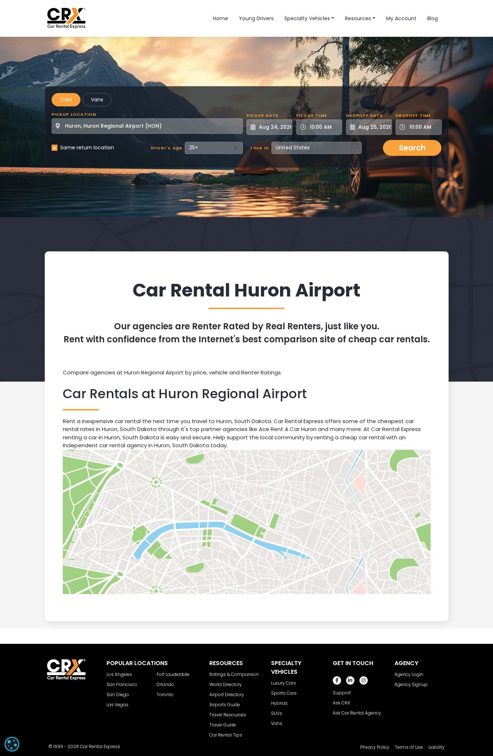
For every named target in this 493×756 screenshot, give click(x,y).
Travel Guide (222, 725)
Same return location (87, 147)
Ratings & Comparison (234, 674)
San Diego (117, 694)
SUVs (276, 713)
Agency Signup (411, 684)
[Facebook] (337, 680)
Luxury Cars (283, 683)
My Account (401, 18)
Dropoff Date (364, 115)
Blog (432, 18)
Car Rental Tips (225, 735)
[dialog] (12, 744)
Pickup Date (262, 115)
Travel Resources (227, 715)
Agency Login (408, 674)
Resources (358, 18)
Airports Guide (224, 705)
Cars (66, 99)
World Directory (225, 684)
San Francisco (121, 684)
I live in (259, 148)
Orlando (165, 684)
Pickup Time (311, 115)
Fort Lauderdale (173, 674)
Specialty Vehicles (307, 18)
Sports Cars (284, 693)
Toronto (165, 694)
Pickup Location (74, 114)
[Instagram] (363, 680)
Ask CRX (341, 703)
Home (220, 18)
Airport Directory (226, 694)
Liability (436, 747)
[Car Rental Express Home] (66, 18)
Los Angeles (119, 674)
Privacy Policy (374, 747)
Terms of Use (409, 747)
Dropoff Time (413, 115)
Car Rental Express (100, 746)
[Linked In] (350, 680)
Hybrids (279, 703)
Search (412, 147)
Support (342, 693)
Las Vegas (117, 705)
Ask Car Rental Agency (357, 713)
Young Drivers (256, 18)
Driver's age (166, 148)
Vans (97, 99)
